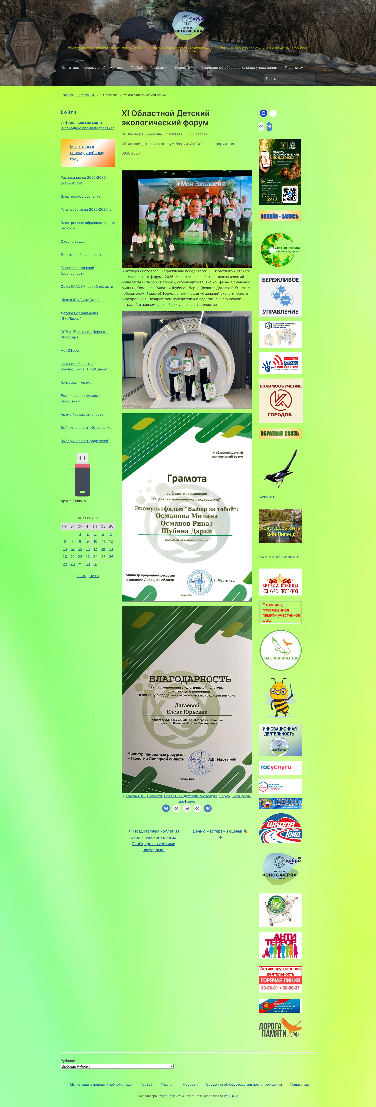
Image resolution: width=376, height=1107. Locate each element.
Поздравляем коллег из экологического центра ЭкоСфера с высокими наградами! (153, 840)
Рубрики (68, 1060)
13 (65, 549)
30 (88, 564)
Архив (86, 382)
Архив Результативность (82, 414)
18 (103, 549)
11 (103, 541)
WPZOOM (231, 1096)
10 (95, 541)
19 (111, 549)
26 (111, 556)
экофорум (218, 143)
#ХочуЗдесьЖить (270, 557)
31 (95, 564)
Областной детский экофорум (148, 143)
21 (72, 556)
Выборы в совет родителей (84, 441)
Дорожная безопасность (82, 254)
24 (95, 556)
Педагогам (294, 67)
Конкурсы (70, 382)
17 (95, 549)
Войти (69, 112)
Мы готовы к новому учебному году (92, 67)
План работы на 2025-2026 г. (86, 209)
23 (88, 556)
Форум (182, 143)
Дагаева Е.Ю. (86, 95)
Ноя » (94, 576)
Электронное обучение (81, 196)
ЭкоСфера (199, 143)
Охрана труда (72, 241)
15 (80, 549)
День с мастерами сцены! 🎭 (220, 834)
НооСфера (70, 350)
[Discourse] (263, 113)
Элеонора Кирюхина (144, 134)
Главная (157, 67)
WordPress (167, 1096)
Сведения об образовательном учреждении (239, 67)
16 (88, 549)
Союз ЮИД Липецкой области (87, 286)
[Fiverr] (273, 113)
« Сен (81, 576)
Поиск (310, 78)
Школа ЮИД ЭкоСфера (81, 300)
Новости (182, 67)
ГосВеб (137, 67)
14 (72, 549)
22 (80, 556)
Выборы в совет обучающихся (87, 427)
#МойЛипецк (290, 557)
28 (72, 564)
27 (65, 564)
